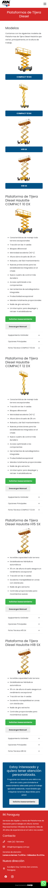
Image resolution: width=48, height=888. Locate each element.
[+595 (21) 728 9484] (5, 841)
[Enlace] (6, 4)
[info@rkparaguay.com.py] (5, 847)
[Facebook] (6, 877)
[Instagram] (12, 877)
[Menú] (45, 4)
